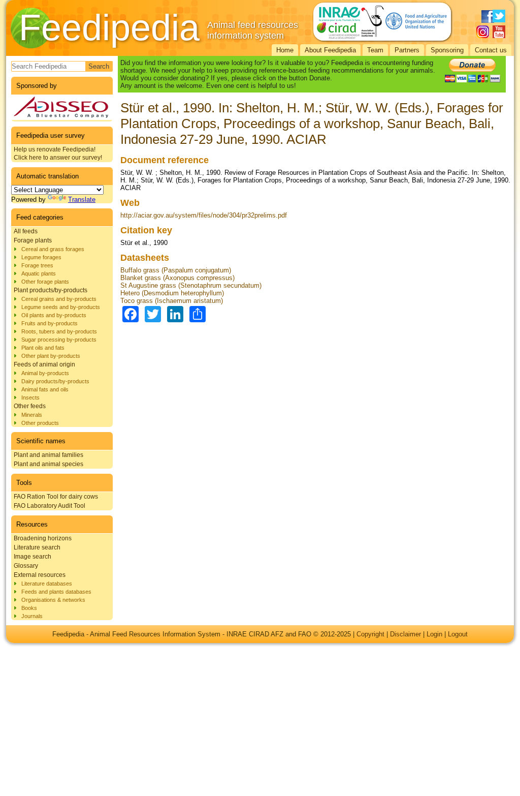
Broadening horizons (43, 538)
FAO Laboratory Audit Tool (49, 505)
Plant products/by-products (50, 290)
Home (285, 50)
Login (434, 634)
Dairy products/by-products (55, 381)
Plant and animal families (48, 454)
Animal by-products (45, 373)
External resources (40, 574)
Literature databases (46, 583)
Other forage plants (45, 282)
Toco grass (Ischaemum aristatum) (171, 300)
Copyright (370, 634)
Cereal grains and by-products (58, 299)
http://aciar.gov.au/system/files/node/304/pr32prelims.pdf (203, 215)
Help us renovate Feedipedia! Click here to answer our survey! (58, 153)
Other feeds (30, 406)
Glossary (26, 565)
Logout (458, 634)
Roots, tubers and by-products (59, 331)
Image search (32, 556)
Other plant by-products (50, 356)
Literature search (37, 547)
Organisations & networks (53, 600)
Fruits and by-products (49, 323)
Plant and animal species (48, 464)
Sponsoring (447, 50)
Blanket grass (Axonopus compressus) (177, 278)
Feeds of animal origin (44, 364)
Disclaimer (405, 634)
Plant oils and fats (42, 348)
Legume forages (41, 257)
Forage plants (33, 240)
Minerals (31, 415)
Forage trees (37, 265)
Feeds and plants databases (56, 592)
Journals (32, 616)
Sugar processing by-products (58, 339)
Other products (40, 423)
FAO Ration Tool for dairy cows (56, 496)
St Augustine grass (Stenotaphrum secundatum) (191, 285)
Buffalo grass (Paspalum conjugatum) (175, 270)
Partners (407, 50)
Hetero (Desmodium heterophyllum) (172, 293)
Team (375, 50)
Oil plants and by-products (53, 315)
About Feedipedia (330, 50)
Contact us (491, 50)
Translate (81, 199)
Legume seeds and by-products (60, 307)
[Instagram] (482, 31)
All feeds (26, 231)
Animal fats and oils (45, 389)
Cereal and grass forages (52, 249)
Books (29, 608)
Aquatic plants (38, 273)
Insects (30, 397)
